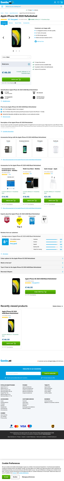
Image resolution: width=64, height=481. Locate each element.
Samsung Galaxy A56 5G (6, 391)
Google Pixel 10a (4, 393)
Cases (2, 401)
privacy (14, 473)
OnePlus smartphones (28, 390)
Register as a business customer (51, 402)
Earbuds (2, 405)
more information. (47, 434)
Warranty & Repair (27, 408)
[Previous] (3, 37)
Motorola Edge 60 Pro (5, 394)
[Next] (29, 37)
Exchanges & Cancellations (29, 407)
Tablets (47, 385)
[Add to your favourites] (29, 64)
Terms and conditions (41, 436)
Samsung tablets (48, 388)
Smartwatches (4, 408)
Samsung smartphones (28, 388)
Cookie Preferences (31, 436)
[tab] (13, 50)
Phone (6, 13)
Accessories (4, 399)
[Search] (61, 6)
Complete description (8, 131)
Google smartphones (27, 393)
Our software (3, 416)
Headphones (3, 407)
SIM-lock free (40, 41)
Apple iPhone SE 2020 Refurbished (27, 13)
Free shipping (9, 204)
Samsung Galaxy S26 (5, 390)
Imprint (23, 436)
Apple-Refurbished (14, 13)
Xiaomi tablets (47, 390)
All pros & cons (6, 116)
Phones (25, 385)
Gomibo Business (48, 401)
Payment (25, 401)
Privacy (18, 436)
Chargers (3, 404)
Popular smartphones (8, 385)
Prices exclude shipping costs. (47, 432)
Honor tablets (47, 391)
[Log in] (55, 2)
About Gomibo (4, 415)
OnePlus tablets (48, 393)
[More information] (15, 83)
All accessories (4, 410)
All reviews (5, 254)
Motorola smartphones (28, 391)
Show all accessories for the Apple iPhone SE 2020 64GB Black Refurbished (22, 159)
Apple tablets (47, 387)
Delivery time (25, 404)
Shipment (25, 405)
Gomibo (3, 413)
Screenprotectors (4, 402)
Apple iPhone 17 (4, 387)
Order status (25, 402)
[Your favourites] (58, 2)
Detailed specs (6, 101)
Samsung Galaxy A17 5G (6, 396)
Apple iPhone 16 (4, 388)
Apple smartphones (27, 387)
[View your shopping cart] (61, 2)
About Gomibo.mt (12, 436)
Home (2, 13)
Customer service (28, 399)
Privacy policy (4, 418)
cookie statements (23, 473)
